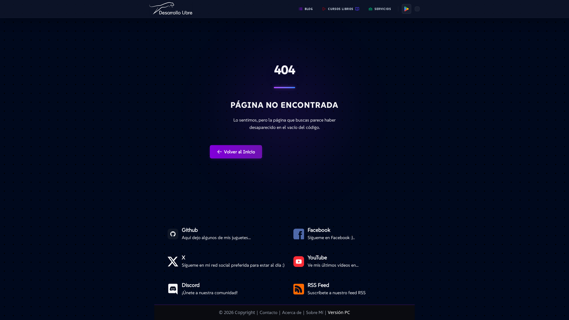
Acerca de (291, 312)
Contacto (268, 312)
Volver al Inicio (239, 152)
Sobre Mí (314, 312)
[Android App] (406, 9)
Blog (309, 9)
